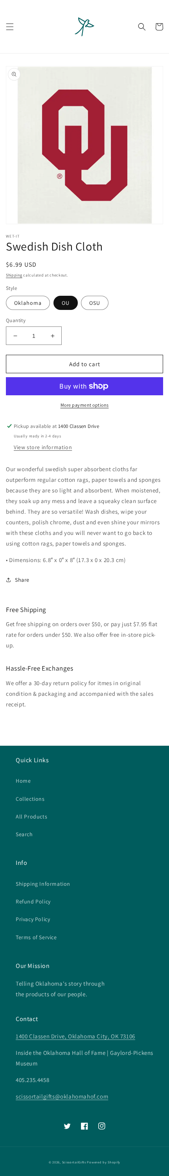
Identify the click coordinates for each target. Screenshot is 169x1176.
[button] (9, 26)
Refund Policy (33, 901)
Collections (30, 798)
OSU (94, 302)
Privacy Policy (33, 919)
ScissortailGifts (74, 1162)
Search (24, 834)
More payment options (85, 405)
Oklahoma (28, 302)
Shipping (14, 275)
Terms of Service (36, 937)
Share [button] (22, 579)
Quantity (16, 320)
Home (23, 780)
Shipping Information (43, 883)
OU (66, 302)
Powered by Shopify (103, 1162)
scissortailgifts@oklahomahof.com (62, 1096)
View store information (43, 447)
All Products (31, 816)
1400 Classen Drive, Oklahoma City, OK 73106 (75, 1036)
